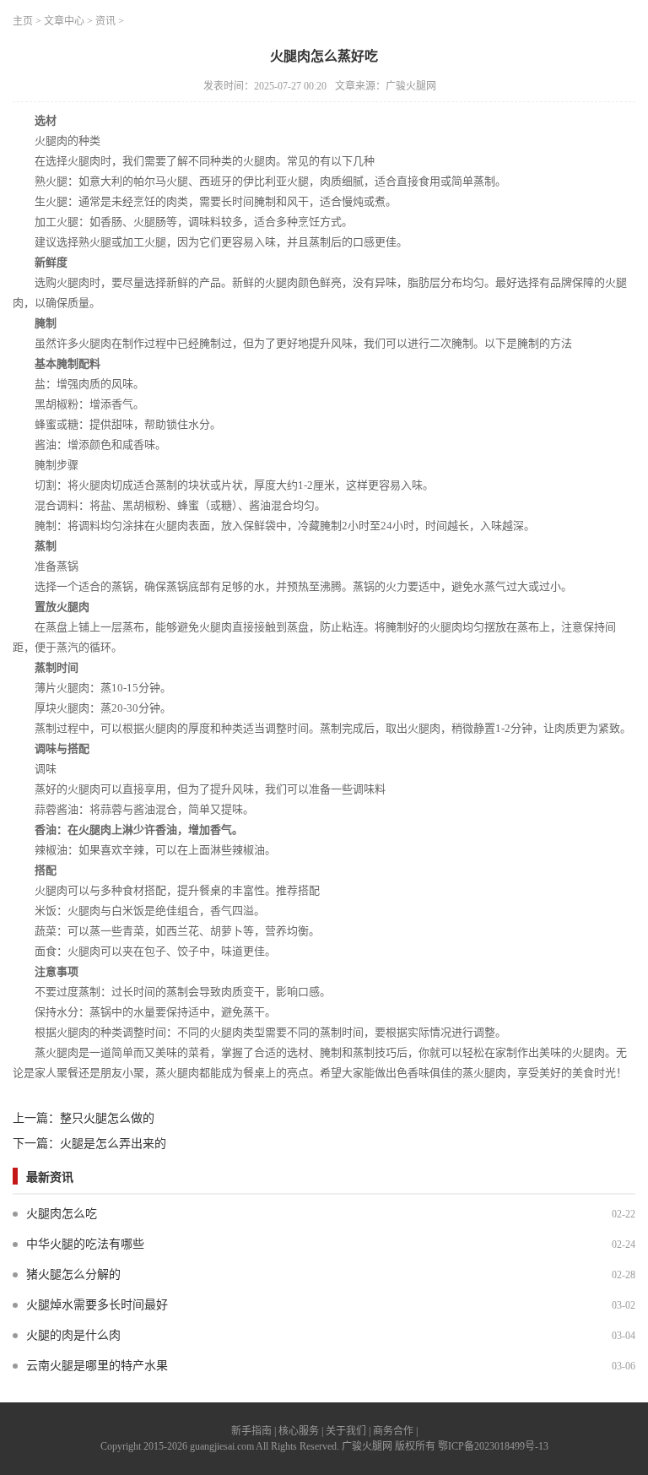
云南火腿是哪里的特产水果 (97, 1365)
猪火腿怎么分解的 (73, 1274)
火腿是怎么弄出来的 (113, 1143)
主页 (23, 21)
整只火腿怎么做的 (107, 1118)
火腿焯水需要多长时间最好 (97, 1305)
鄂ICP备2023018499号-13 (493, 1446)
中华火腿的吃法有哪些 (85, 1244)
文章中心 (64, 21)
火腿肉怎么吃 (61, 1213)
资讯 (105, 21)
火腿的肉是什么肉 (73, 1335)
